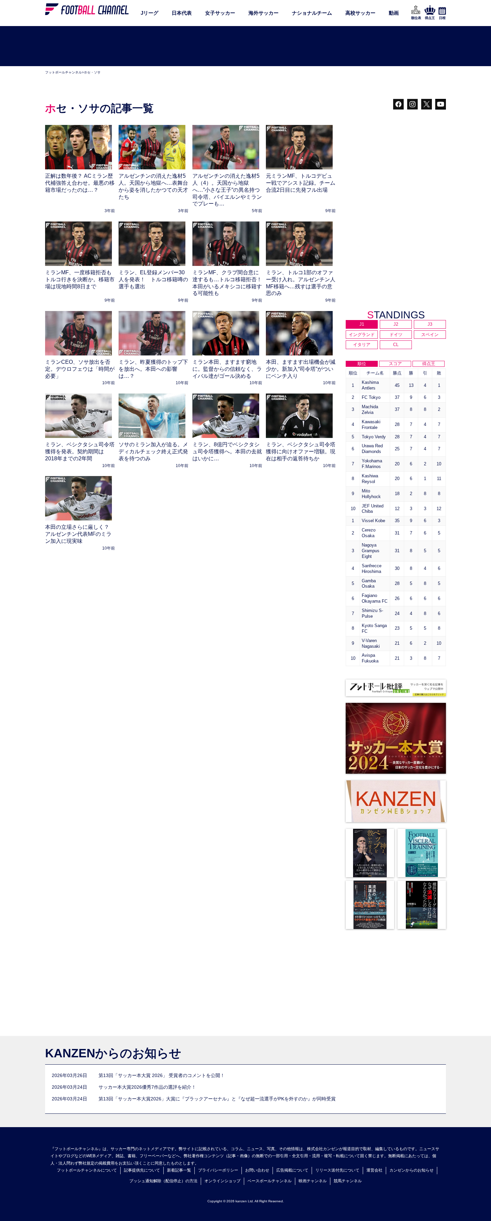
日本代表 (182, 13)
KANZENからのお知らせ (113, 1053)
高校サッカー (360, 13)
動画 (394, 13)
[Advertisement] (245, 46)
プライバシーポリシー (218, 1170)
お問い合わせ (257, 1170)
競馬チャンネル (348, 1181)
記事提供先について (142, 1170)
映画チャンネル (313, 1181)
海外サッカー (264, 13)
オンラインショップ (222, 1181)
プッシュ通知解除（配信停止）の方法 (163, 1181)
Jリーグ (149, 13)
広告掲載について (292, 1170)
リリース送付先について (337, 1170)
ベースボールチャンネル (270, 1181)
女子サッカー (220, 13)
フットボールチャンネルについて (87, 1170)
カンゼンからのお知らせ (411, 1170)
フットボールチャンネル (63, 72)
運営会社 (374, 1170)
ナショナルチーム (312, 13)
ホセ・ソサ (92, 72)
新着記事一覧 (179, 1170)
